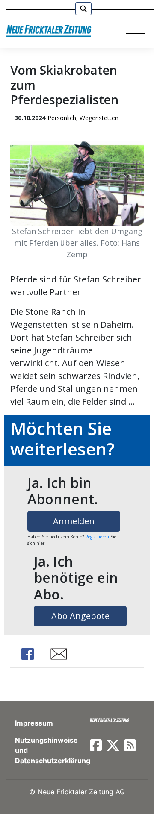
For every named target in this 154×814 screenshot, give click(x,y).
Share (27, 654)
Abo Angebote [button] (80, 616)
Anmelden (74, 521)
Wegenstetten (99, 118)
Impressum (34, 723)
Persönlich (61, 118)
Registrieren (97, 537)
